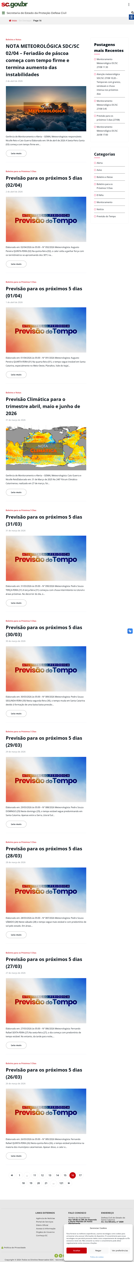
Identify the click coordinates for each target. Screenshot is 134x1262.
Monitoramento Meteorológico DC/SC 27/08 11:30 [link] (107, 63)
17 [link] (80, 1175)
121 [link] (61, 1183)
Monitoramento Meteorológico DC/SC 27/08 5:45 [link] (107, 104)
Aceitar (76, 1250)
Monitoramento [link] (104, 202)
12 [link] (42, 1175)
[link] (14, 4)
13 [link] (50, 1175)
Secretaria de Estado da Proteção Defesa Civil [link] (36, 13)
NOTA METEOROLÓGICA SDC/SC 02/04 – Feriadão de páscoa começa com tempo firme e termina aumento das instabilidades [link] (42, 60)
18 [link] (23, 1183)
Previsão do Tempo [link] (106, 216)
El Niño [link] (100, 195)
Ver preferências (120, 1250)
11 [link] (34, 1175)
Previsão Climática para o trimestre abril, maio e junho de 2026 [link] (43, 406)
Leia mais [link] (16, 153)
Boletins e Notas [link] (13, 39)
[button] (80, 4)
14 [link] (57, 1175)
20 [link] (38, 1183)
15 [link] (65, 1175)
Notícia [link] (100, 209)
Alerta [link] (100, 162)
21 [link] (46, 1183)
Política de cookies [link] (97, 1257)
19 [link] (31, 1183)
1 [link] (19, 1175)
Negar (98, 1250)
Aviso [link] (99, 170)
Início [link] (14, 20)
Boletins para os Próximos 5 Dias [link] (21, 171)
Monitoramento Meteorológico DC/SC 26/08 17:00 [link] (107, 130)
